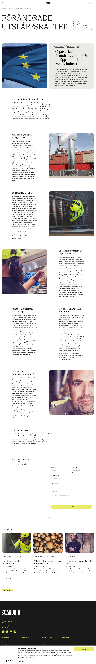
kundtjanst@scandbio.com (9, 625)
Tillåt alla (84, 649)
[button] (90, 3)
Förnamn (53, 467)
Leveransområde (46, 641)
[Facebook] (3, 631)
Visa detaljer (21, 661)
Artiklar (11, 8)
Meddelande (54, 491)
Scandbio (4, 8)
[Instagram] (7, 631)
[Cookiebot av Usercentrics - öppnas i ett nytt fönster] (9, 661)
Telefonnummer (55, 475)
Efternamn (75, 467)
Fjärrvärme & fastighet (8, 641)
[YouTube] (14, 631)
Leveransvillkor (65, 637)
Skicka (71, 506)
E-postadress (54, 483)
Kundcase (24, 641)
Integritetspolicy (66, 641)
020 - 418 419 (5, 627)
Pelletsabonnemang (47, 637)
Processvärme (5, 637)
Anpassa (83, 653)
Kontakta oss (25, 637)
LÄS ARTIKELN (36, 578)
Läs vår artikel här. (17, 238)
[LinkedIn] (11, 631)
